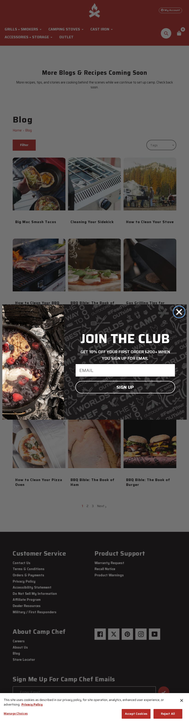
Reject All (168, 713)
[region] (94, 708)
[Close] (182, 700)
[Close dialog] (179, 312)
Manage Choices (16, 713)
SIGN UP (125, 387)
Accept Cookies (136, 713)
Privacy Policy (32, 704)
